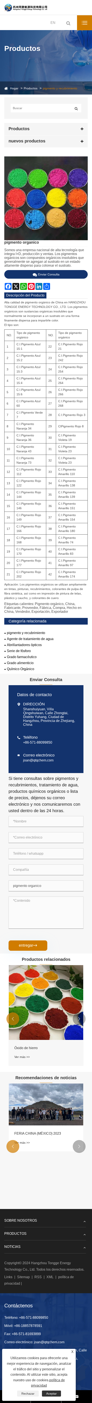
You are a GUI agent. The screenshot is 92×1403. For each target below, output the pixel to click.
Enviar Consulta (48, 274)
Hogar (14, 88)
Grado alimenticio (20, 663)
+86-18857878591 (28, 1326)
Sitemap (23, 1277)
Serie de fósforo (19, 651)
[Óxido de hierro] (46, 1002)
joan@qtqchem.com (38, 760)
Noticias (12, 1247)
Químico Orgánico (20, 669)
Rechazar (27, 1393)
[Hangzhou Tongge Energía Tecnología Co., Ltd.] (25, 7)
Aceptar (51, 1393)
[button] (12, 1018)
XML (49, 1277)
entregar (28, 945)
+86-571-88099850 (37, 742)
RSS (38, 1277)
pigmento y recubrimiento (60, 88)
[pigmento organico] (46, 198)
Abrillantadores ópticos (24, 645)
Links (8, 1277)
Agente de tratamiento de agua (30, 639)
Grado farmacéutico (22, 657)
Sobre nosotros (20, 1220)
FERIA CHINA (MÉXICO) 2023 (37, 1133)
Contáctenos (18, 1305)
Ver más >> (22, 1057)
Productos (30, 88)
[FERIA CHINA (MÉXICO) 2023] (46, 1105)
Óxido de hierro (26, 1048)
